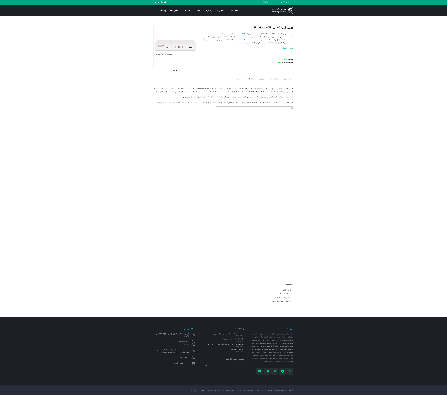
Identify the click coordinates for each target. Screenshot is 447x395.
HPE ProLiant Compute (235, 350)
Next (200, 47)
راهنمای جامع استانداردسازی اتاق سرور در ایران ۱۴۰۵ (224, 344)
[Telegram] (165, 2)
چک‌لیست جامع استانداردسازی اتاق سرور (228, 333)
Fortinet (242, 34)
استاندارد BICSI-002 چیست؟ (233, 339)
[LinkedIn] (158, 2)
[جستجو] (154, 10)
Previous (150, 47)
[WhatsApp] (155, 2)
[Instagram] (161, 2)
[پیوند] (282, 10)
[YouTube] (259, 371)
